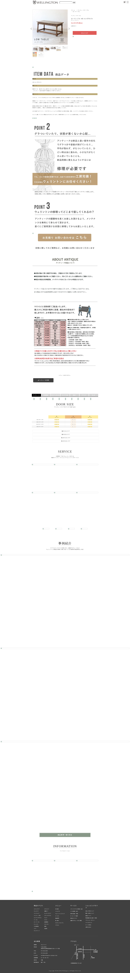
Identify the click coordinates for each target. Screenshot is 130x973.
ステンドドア (37, 909)
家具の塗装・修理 (74, 913)
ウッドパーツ (37, 930)
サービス (57, 916)
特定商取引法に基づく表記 (91, 918)
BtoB (93, 395)
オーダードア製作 (74, 916)
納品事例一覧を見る (65, 835)
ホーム (73, 10)
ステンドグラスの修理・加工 (76, 909)
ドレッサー (36, 924)
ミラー (35, 928)
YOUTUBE (65, 395)
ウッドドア (36, 911)
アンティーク (36, 395)
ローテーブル (76, 11)
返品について (88, 915)
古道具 (45, 928)
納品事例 (57, 918)
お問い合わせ (88, 927)
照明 (45, 926)
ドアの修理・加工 (74, 911)
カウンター (46, 924)
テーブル (36, 919)
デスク (45, 919)
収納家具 (46, 922)
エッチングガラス (37, 917)
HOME (57, 909)
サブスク (84, 395)
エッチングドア (47, 913)
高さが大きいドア (65, 441)
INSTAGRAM (55, 395)
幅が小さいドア (66, 431)
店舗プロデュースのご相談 (76, 920)
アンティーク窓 (37, 915)
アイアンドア (36, 913)
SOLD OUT (84, 33)
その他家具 (36, 926)
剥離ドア (46, 911)
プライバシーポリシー (90, 920)
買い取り (57, 920)
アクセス (57, 925)
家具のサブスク (73, 918)
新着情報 (46, 395)
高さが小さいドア (65, 437)
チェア (45, 917)
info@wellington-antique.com (49, 955)
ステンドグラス (47, 915)
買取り (74, 395)
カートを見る (88, 924)
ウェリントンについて (60, 913)
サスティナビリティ (59, 922)
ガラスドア (46, 909)
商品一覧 (57, 419)
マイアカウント (89, 922)
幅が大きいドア (66, 434)
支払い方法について (90, 911)
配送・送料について (90, 913)
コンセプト (57, 911)
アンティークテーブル (83, 10)
